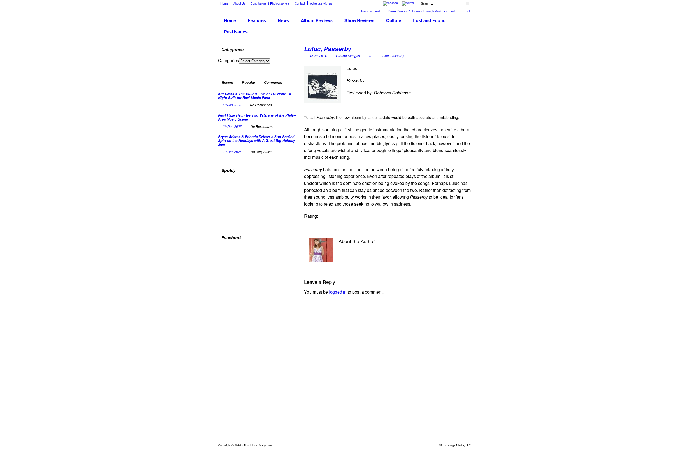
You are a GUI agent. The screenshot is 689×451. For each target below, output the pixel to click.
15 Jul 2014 (318, 55)
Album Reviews (317, 20)
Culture (393, 20)
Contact (300, 3)
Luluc (385, 55)
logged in (338, 292)
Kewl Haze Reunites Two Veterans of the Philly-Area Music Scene (257, 116)
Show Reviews (359, 20)
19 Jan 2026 (232, 105)
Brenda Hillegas (348, 55)
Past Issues (236, 32)
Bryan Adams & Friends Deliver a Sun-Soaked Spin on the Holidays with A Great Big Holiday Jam (256, 140)
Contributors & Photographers (270, 3)
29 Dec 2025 (232, 126)
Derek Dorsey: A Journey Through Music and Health (415, 11)
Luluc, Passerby (327, 48)
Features (257, 20)
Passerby (397, 55)
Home (224, 3)
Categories (228, 60)
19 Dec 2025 (232, 151)
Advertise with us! (321, 3)
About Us (239, 3)
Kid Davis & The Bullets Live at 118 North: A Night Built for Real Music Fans (254, 95)
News (283, 20)
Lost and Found (429, 20)
